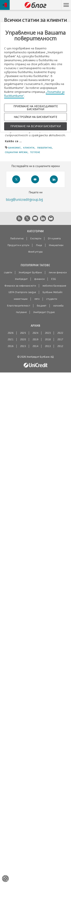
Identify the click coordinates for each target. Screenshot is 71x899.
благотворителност (18, 305)
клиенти (29, 147)
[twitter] (16, 179)
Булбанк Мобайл (52, 292)
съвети (8, 272)
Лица (39, 245)
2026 (10, 333)
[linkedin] (54, 179)
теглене (35, 152)
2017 (60, 339)
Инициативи (56, 245)
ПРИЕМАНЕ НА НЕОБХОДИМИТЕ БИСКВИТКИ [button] (35, 107)
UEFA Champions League (22, 292)
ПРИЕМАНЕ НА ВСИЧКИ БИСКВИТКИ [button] (35, 126)
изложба (58, 305)
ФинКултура (35, 251)
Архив (35, 326)
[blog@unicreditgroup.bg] (51, 218)
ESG (53, 279)
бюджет (42, 305)
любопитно (44, 147)
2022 (60, 333)
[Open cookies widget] (5, 879)
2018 (48, 339)
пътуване (21, 312)
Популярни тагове (35, 265)
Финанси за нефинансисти (20, 285)
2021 (10, 339)
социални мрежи (16, 152)
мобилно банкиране (54, 285)
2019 (35, 339)
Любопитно (17, 238)
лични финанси (58, 272)
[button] (66, 5)
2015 (23, 346)
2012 (60, 346)
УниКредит (21, 279)
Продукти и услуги (18, 245)
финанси (39, 279)
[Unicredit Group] (35, 365)
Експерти (35, 238)
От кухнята (54, 238)
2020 (23, 339)
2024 (35, 333)
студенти (51, 299)
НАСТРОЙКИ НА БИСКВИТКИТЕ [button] (35, 117)
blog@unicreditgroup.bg (24, 199)
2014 (35, 346)
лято (37, 299)
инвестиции (21, 299)
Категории (35, 231)
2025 (23, 333)
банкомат (14, 147)
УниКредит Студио (44, 312)
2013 (48, 346)
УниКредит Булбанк (30, 272)
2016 (10, 346)
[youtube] (35, 179)
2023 (48, 333)
